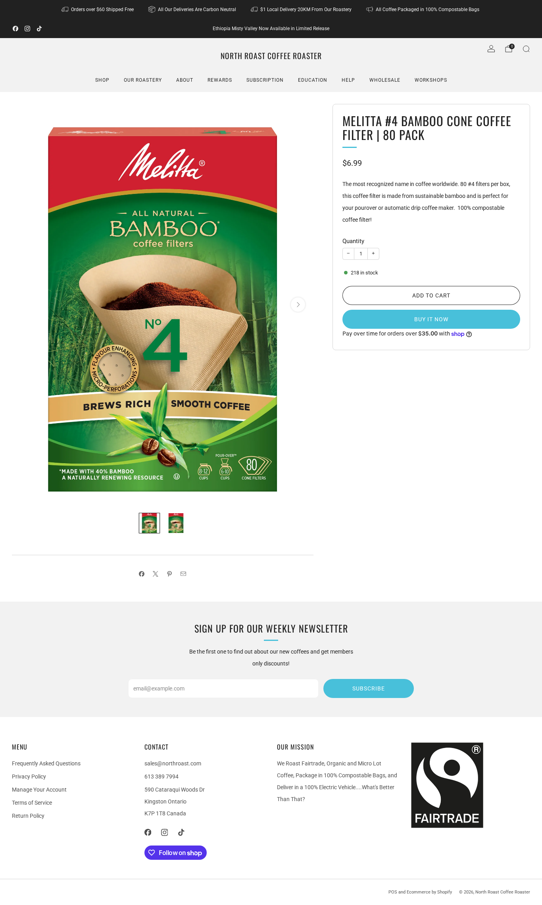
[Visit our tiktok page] (39, 29)
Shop (102, 80)
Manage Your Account (39, 789)
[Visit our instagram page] (27, 29)
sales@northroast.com (172, 763)
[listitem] (98, 9)
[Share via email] (183, 573)
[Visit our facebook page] (15, 29)
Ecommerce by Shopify (429, 892)
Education (312, 80)
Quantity (353, 241)
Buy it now (431, 319)
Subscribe (368, 688)
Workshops (431, 80)
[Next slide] (298, 304)
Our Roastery (143, 80)
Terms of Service (32, 803)
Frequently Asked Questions (46, 763)
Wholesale (384, 80)
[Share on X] (156, 573)
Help (348, 80)
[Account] (491, 49)
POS (392, 892)
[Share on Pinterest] (169, 573)
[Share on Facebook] (142, 573)
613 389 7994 (161, 776)
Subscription (265, 80)
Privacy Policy (29, 776)
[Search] (526, 49)
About (184, 80)
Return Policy (28, 816)
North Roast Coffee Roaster (271, 56)
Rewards (220, 80)
